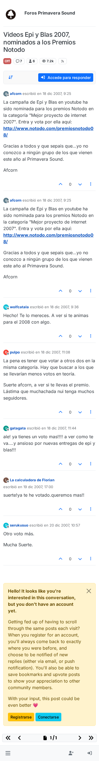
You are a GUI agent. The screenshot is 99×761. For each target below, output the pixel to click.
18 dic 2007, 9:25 (57, 93)
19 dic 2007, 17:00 (38, 487)
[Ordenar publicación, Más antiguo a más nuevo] (11, 77)
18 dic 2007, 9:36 (64, 307)
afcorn (15, 93)
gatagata (18, 428)
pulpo (15, 352)
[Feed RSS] (62, 61)
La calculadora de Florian (32, 480)
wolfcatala (19, 307)
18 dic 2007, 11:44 (61, 428)
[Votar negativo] (80, 184)
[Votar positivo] (61, 184)
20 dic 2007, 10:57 (65, 525)
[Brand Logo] (13, 13)
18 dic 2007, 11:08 (55, 352)
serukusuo (19, 525)
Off (7, 61)
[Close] (88, 591)
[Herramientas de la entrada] (91, 184)
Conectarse (48, 717)
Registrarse (21, 717)
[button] (7, 753)
